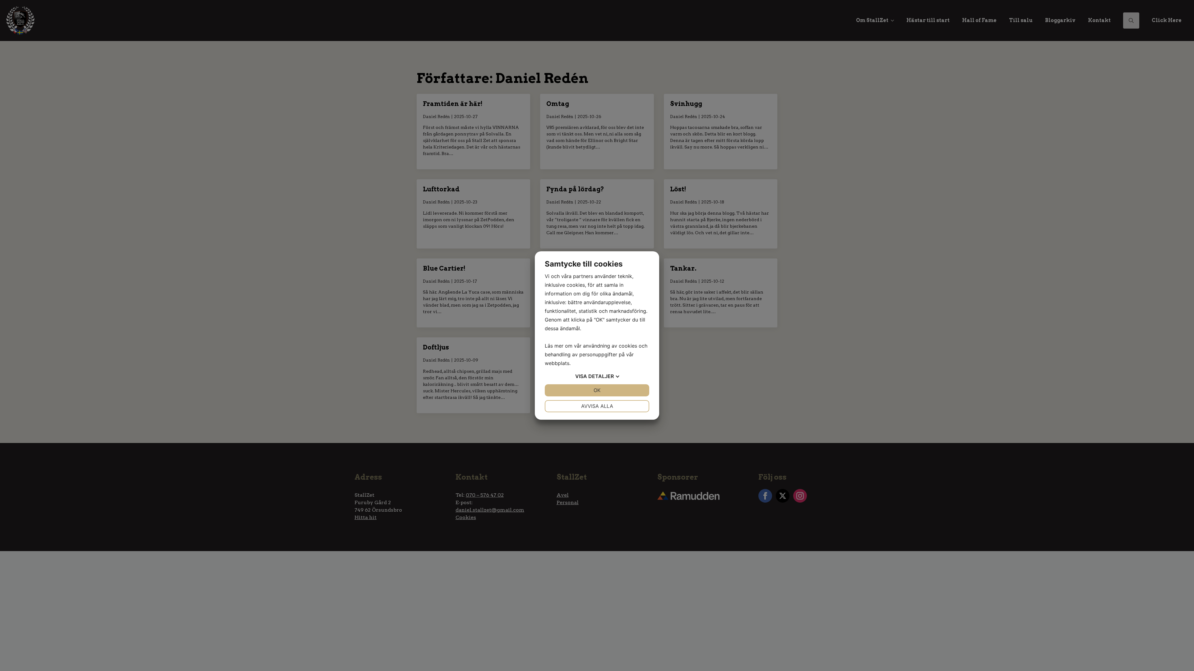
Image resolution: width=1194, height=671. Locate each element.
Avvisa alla (597, 406)
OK (597, 390)
